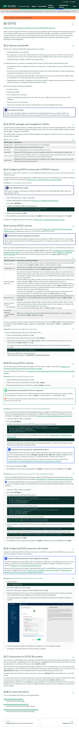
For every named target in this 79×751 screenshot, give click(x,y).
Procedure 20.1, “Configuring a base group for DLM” (43, 570)
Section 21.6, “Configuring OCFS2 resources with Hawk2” (44, 179)
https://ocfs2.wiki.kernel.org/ (13, 699)
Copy (72, 208)
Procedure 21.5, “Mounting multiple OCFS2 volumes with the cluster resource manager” (34, 461)
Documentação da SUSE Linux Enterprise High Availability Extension (26, 11)
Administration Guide (50, 11)
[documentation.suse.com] (3, 11)
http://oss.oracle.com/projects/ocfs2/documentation (20, 709)
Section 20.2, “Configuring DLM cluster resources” (50, 219)
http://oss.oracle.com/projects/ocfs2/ (15, 704)
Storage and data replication (63, 11)
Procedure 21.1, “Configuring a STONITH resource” (26, 565)
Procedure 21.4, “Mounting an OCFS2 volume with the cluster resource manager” (37, 367)
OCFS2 (74, 11)
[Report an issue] (73, 24)
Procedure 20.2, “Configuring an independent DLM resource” (55, 479)
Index (7, 11)
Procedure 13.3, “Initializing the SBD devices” (44, 200)
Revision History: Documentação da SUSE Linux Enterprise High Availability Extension (29, 28)
